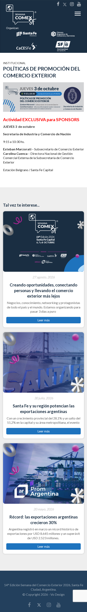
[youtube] (79, 4)
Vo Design (57, 594)
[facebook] (58, 4)
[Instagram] (72, 4)
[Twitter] (65, 4)
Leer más (43, 320)
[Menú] (77, 14)
